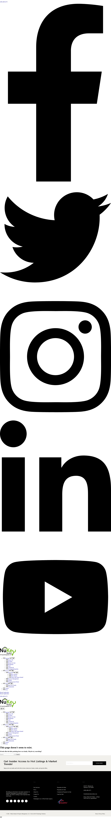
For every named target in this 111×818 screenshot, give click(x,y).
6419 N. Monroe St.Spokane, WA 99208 (88, 786)
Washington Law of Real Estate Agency (43, 798)
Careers (35, 796)
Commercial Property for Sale (64, 792)
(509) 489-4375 (3, 1)
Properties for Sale (61, 789)
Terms (96, 813)
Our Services (36, 787)
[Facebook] (55, 181)
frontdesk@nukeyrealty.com (90, 794)
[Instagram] (55, 419)
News (34, 789)
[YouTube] (55, 646)
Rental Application (4, 693)
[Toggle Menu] (13, 658)
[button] (11, 658)
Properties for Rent (61, 787)
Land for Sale (60, 794)
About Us (35, 792)
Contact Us (36, 794)
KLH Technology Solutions (40, 813)
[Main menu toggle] (2, 709)
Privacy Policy (102, 813)
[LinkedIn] (55, 547)
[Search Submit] (14, 754)
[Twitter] (55, 292)
